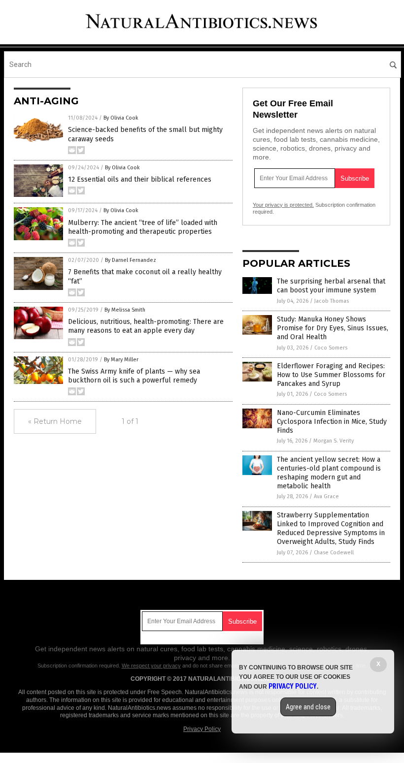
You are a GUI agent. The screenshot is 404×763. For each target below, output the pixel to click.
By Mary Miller (121, 359)
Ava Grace (326, 496)
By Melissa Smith (124, 310)
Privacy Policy (202, 729)
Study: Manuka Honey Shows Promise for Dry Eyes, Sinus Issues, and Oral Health (332, 328)
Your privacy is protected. (283, 205)
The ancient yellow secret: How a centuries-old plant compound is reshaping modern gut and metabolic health (329, 473)
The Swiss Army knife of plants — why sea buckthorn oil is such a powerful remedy (134, 375)
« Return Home (55, 421)
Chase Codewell (334, 552)
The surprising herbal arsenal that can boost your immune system (331, 285)
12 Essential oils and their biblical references (139, 179)
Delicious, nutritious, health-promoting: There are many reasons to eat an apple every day (146, 326)
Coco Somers (330, 348)
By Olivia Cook (120, 118)
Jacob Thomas (331, 301)
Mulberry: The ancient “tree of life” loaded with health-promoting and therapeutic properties (142, 227)
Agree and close (308, 707)
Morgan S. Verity (333, 441)
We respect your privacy (151, 665)
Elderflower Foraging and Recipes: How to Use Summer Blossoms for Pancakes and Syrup (331, 375)
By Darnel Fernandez (130, 260)
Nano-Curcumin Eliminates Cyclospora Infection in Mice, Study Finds (332, 422)
